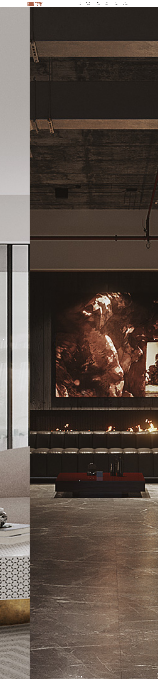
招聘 (115, 3)
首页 (79, 3)
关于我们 (88, 3)
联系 (125, 3)
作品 (98, 3)
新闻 (106, 3)
